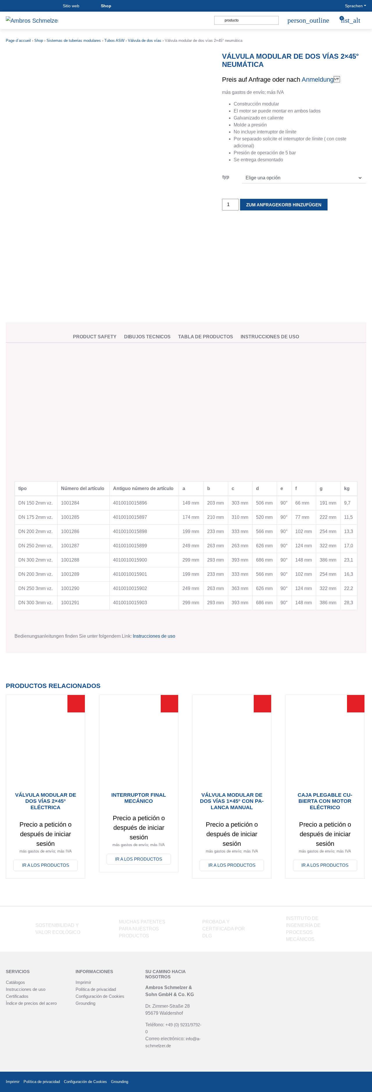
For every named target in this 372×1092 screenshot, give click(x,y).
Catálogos (15, 982)
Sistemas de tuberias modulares (73, 40)
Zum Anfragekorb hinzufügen (283, 204)
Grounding (85, 1003)
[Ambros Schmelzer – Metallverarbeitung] (32, 20)
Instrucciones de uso (154, 636)
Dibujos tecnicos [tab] (147, 336)
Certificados (17, 996)
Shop (106, 5)
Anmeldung (318, 79)
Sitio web (71, 5)
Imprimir (83, 982)
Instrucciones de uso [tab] (270, 336)
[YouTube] (361, 1082)
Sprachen (354, 5)
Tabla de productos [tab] (205, 336)
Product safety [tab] (95, 336)
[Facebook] (333, 1082)
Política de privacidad (96, 989)
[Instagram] (347, 1082)
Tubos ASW (114, 40)
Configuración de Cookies (100, 996)
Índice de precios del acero (31, 1003)
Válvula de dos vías (144, 40)
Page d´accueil (18, 40)
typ (225, 176)
